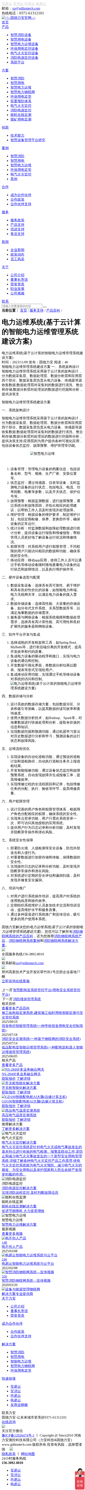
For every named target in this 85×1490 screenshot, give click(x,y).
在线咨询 (9, 1422)
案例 (5, 148)
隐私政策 (9, 1454)
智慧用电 (17, 1357)
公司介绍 (17, 1306)
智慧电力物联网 (22, 1366)
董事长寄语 (19, 1311)
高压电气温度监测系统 (19, 1115)
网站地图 (28, 1454)
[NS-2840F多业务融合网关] (23, 1069)
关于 (5, 267)
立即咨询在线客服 (16, 981)
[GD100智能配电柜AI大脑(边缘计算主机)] (34, 1097)
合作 (5, 187)
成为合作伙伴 (12, 1323)
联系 (5, 301)
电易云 (41, 4)
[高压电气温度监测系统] (21, 1110)
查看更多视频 (12, 1233)
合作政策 (17, 1331)
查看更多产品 (12, 1065)
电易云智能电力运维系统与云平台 (28, 1263)
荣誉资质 (17, 1315)
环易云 (29, 4)
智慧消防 (17, 1352)
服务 (5, 212)
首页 (5, 22)
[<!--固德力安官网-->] (19, 18)
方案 (5, 70)
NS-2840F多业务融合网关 (21, 1074)
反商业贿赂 (19, 1405)
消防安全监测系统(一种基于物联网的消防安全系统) (41, 1039)
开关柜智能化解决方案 (19, 1088)
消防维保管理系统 (27, 999)
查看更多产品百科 (16, 1008)
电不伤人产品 (12, 1247)
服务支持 (37, 310)
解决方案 (9, 1344)
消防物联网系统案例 (24, 941)
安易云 (7, 4)
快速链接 (9, 1378)
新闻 (5, 242)
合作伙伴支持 (20, 1336)
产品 (5, 27)
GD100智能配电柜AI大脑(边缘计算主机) (32, 1101)
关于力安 (9, 1298)
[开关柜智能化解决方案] (21, 1083)
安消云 (18, 4)
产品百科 (53, 310)
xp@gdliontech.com (26, 8)
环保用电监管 (20, 1370)
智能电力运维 (20, 1361)
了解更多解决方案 (16, 1129)
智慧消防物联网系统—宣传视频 (26, 1280)
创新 (5, 127)
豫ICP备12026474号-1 (18, 1435)
